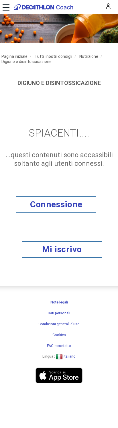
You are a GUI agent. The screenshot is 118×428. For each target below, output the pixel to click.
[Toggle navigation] (5, 7)
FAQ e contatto (59, 346)
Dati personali (59, 313)
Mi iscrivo (62, 249)
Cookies (59, 335)
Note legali (59, 302)
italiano (69, 356)
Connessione (56, 204)
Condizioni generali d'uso (59, 324)
